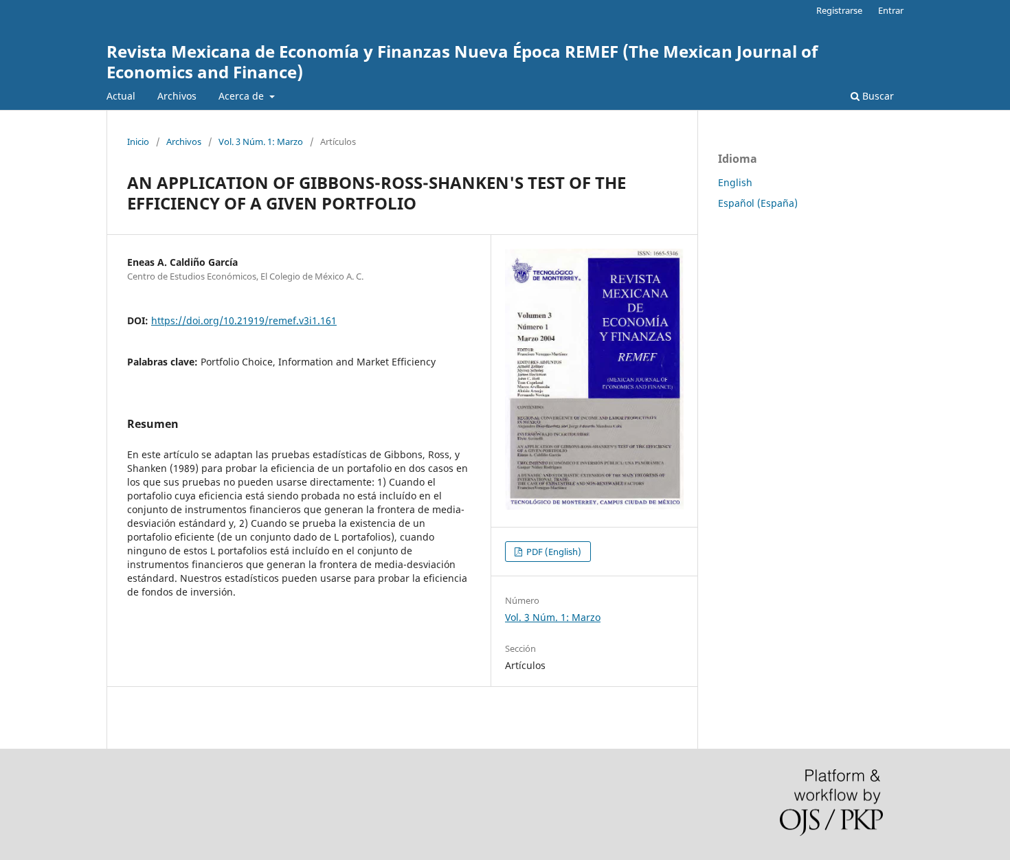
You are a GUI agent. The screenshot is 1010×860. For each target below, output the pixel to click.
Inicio (138, 141)
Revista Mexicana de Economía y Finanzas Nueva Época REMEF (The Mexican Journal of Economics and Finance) (462, 61)
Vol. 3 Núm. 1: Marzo (260, 141)
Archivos (177, 95)
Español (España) (758, 203)
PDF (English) (552, 551)
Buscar (877, 95)
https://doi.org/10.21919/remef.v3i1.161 (244, 320)
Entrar (891, 10)
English (735, 182)
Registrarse (839, 10)
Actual (120, 95)
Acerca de (242, 95)
